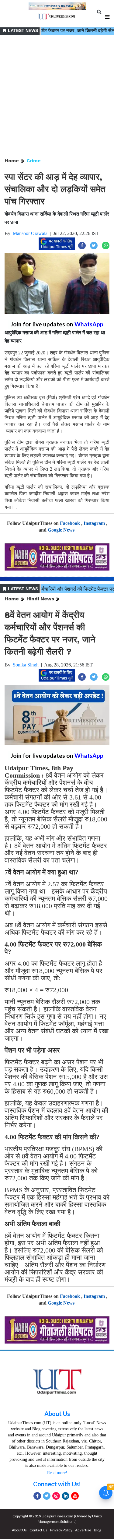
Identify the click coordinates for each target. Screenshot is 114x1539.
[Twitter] (46, 1496)
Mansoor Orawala (30, 233)
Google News (61, 529)
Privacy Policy (61, 1530)
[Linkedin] (65, 1496)
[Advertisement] (57, 97)
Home (12, 160)
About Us (57, 1413)
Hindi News (40, 599)
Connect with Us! (57, 1484)
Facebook (70, 523)
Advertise (83, 1530)
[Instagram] (56, 1496)
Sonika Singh (26, 664)
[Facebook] (37, 1496)
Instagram (94, 523)
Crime (33, 160)
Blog (97, 1530)
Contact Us (38, 1530)
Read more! (57, 1472)
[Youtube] (75, 1496)
